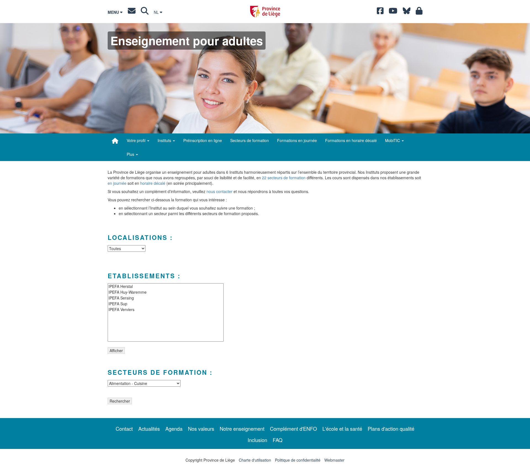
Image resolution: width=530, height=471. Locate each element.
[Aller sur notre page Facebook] (380, 12)
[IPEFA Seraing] (165, 298)
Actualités (149, 428)
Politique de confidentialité (297, 460)
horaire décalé (152, 183)
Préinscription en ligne (202, 140)
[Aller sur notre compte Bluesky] (406, 12)
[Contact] (132, 12)
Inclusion (257, 439)
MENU (114, 12)
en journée (117, 183)
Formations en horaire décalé (351, 140)
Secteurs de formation (249, 140)
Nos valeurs (201, 428)
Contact (124, 428)
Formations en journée (297, 140)
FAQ (277, 439)
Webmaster (334, 460)
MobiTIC (393, 140)
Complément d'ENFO (293, 428)
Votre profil (137, 140)
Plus (131, 154)
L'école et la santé (342, 428)
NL (157, 12)
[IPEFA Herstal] (165, 286)
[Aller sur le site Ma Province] (419, 12)
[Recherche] (145, 12)
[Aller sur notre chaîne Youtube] (393, 12)
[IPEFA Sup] (165, 304)
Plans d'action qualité (391, 428)
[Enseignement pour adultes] (115, 140)
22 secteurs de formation (284, 177)
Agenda (173, 428)
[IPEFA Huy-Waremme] (165, 292)
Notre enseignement (242, 428)
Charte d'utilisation (255, 460)
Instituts (165, 140)
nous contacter (219, 191)
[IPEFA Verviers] (165, 309)
